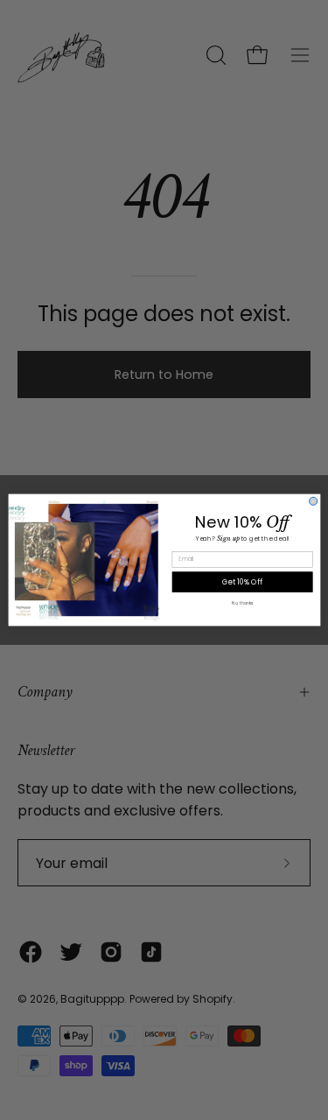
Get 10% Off (242, 581)
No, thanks (242, 603)
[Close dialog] (313, 501)
